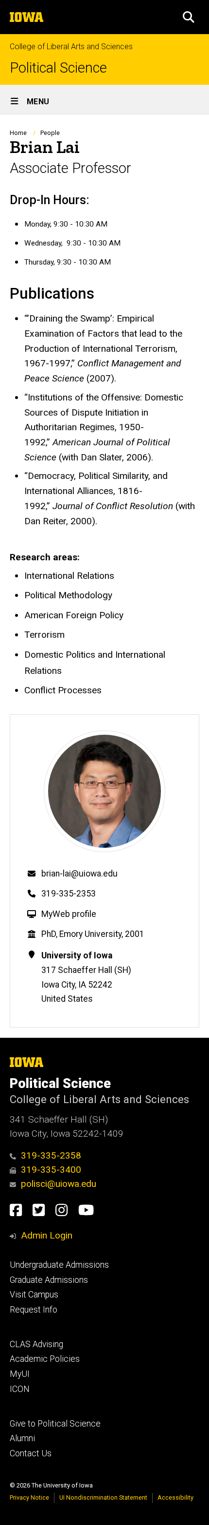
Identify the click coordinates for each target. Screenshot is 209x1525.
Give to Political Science (55, 1424)
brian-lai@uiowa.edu (79, 873)
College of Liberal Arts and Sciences (71, 46)
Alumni (22, 1438)
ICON (20, 1389)
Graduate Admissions (49, 1280)
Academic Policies (45, 1359)
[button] (188, 17)
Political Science (58, 68)
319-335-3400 (51, 1169)
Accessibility (175, 1497)
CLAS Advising (36, 1344)
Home (18, 132)
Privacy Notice (29, 1497)
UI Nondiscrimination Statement (103, 1497)
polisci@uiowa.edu (58, 1183)
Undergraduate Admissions (59, 1265)
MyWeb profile (68, 914)
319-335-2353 (68, 893)
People (50, 132)
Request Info (33, 1310)
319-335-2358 (51, 1155)
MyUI (20, 1374)
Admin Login (46, 1235)
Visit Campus (34, 1294)
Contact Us (31, 1453)
